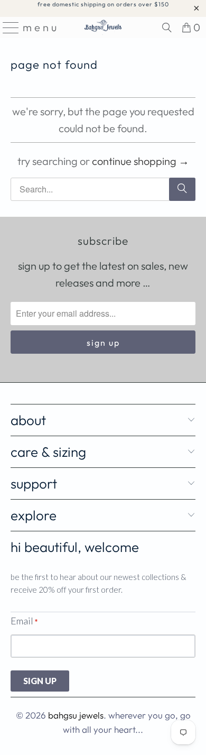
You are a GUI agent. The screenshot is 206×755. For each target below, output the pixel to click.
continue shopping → (140, 161)
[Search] (167, 27)
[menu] (7, 27)
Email (24, 621)
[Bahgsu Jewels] (103, 27)
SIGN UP (40, 681)
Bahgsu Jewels (76, 715)
